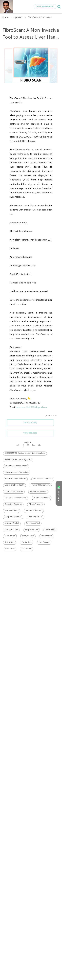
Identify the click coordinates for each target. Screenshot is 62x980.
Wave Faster (9, 548)
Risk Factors (9, 542)
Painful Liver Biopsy (41, 497)
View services (30, 433)
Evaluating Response (13, 504)
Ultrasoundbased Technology (16, 472)
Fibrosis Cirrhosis (11, 510)
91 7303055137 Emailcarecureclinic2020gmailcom (25, 453)
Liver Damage (44, 542)
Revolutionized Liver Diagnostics (18, 459)
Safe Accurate (46, 536)
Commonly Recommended (15, 497)
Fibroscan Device (35, 517)
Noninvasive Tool (33, 523)
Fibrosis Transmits (36, 504)
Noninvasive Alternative (42, 478)
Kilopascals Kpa (31, 529)
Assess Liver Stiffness (38, 491)
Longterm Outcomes (13, 517)
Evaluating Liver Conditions (16, 466)
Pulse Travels (10, 536)
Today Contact (28, 536)
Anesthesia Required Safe (15, 478)
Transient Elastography (40, 485)
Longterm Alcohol (12, 523)
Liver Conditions (11, 529)
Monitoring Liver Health (14, 485)
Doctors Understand (33, 510)
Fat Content (26, 548)
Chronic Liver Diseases (14, 491)
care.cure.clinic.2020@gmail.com (31, 407)
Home (5, 17)
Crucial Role (26, 542)
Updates (18, 17)
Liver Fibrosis (50, 529)
